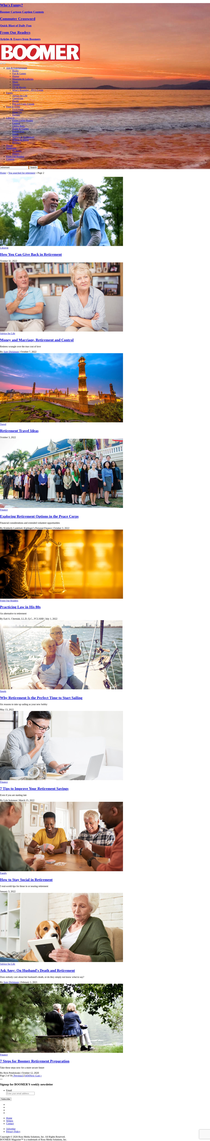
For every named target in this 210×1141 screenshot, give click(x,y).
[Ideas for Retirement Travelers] (61, 421)
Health (15, 101)
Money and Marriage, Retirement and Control (37, 340)
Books (15, 70)
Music (15, 82)
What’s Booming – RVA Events (27, 90)
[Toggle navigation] (1, 63)
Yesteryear (11, 148)
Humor (15, 76)
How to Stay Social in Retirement (26, 880)
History (16, 153)
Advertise (11, 1128)
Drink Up (17, 112)
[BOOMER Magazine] (40, 60)
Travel (9, 145)
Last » (39, 1075)
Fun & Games (19, 73)
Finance (16, 123)
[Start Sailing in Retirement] (61, 688)
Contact (10, 1123)
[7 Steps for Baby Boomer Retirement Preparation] (61, 1052)
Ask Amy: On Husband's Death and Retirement (37, 970)
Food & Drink (13, 106)
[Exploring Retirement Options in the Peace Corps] (61, 507)
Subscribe (5, 1099)
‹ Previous (17, 1075)
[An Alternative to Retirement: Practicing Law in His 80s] (61, 598)
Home (3, 173)
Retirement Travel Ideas (19, 431)
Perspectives (18, 131)
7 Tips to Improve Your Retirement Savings (34, 789)
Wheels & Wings (20, 140)
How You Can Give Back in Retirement (31, 254)
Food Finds (17, 109)
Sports (15, 134)
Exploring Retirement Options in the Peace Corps (39, 516)
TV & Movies (19, 87)
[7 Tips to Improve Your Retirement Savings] (61, 779)
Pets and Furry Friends (23, 104)
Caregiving (17, 98)
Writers (9, 1120)
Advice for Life (19, 95)
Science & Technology (23, 137)
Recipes (16, 115)
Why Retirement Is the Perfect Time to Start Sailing (41, 698)
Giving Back (18, 126)
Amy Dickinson (11, 351)
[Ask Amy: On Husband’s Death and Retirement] (61, 961)
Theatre (16, 84)
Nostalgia (17, 151)
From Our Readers (15, 156)
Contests (10, 159)
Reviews (16, 142)
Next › (33, 1075)
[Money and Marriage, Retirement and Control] (61, 330)
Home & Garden (20, 129)
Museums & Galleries (22, 79)
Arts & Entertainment (16, 68)
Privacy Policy (13, 1131)
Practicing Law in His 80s (20, 607)
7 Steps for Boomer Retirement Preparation (34, 1061)
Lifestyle (10, 117)
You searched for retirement (21, 173)
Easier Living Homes (22, 120)
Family (9, 93)
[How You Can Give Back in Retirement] (61, 245)
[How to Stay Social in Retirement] (61, 870)
